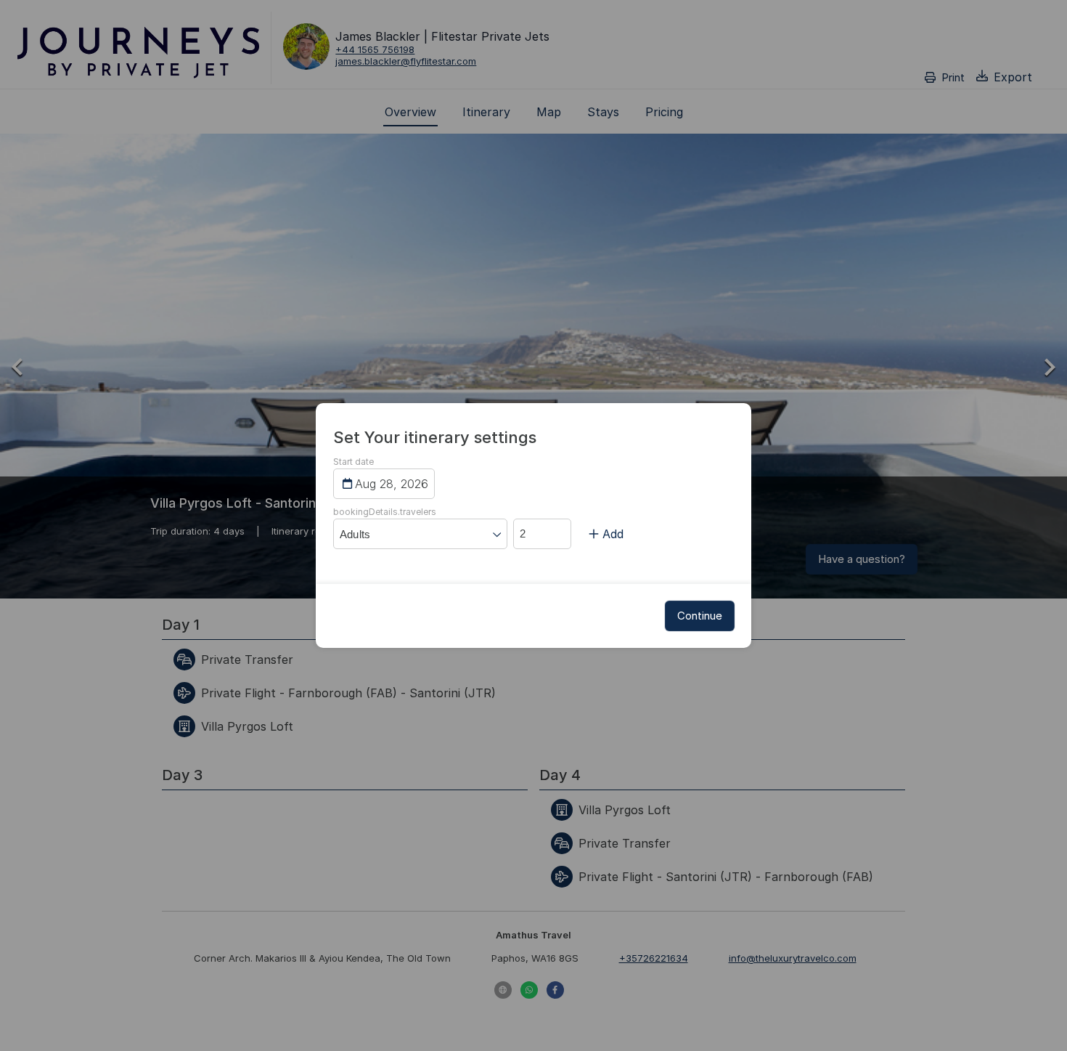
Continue (699, 615)
